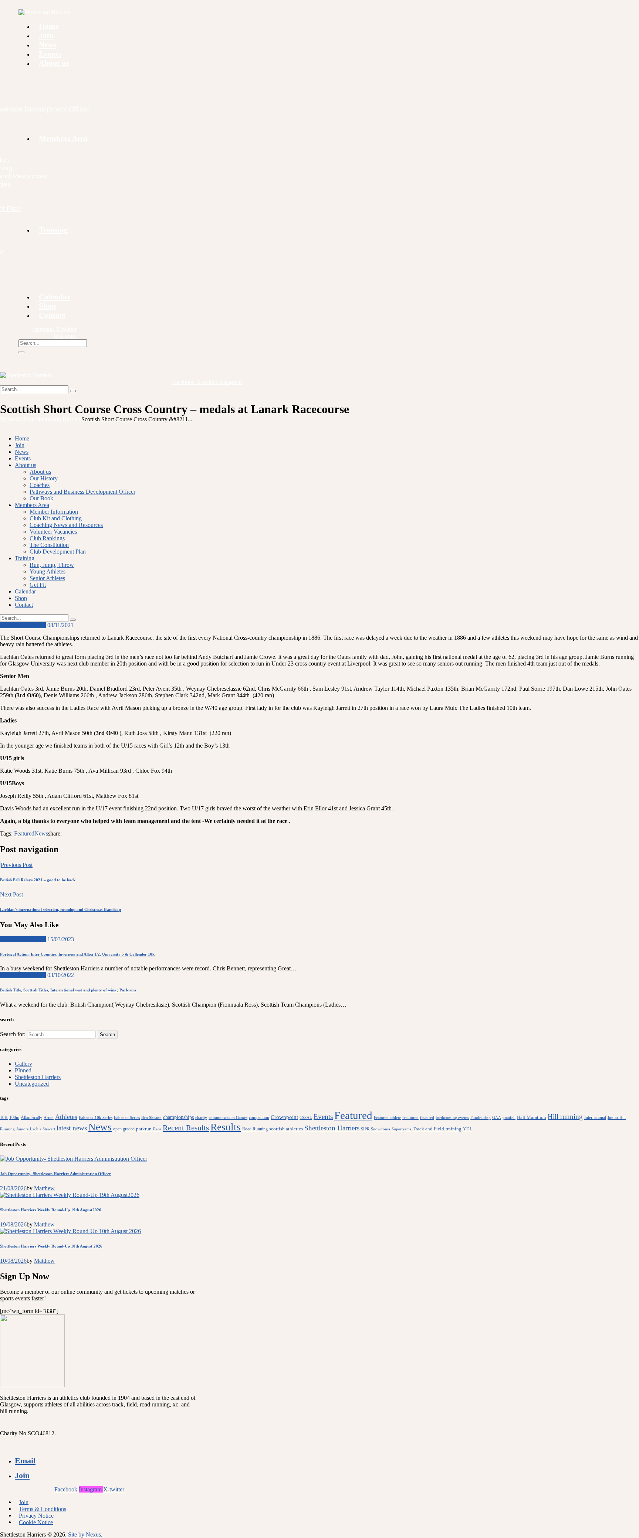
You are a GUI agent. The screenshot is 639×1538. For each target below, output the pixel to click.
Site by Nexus (84, 1534)
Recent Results (186, 1127)
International (595, 1117)
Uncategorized (32, 1084)
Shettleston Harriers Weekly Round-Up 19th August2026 (50, 1210)
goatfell (509, 1118)
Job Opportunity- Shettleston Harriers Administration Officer (55, 1173)
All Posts (25, 419)
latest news (72, 1128)
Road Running (255, 1129)
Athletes (66, 1116)
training (454, 1129)
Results (225, 1127)
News (41, 833)
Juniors (22, 1129)
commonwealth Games (228, 1118)
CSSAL (306, 1118)
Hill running (565, 1116)
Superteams (401, 1129)
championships (178, 1117)
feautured (410, 1118)
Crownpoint (284, 1117)
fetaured (427, 1118)
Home (7, 419)
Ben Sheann (151, 1118)
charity (201, 1118)
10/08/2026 (13, 1261)
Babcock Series (127, 1118)
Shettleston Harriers (58, 419)
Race (157, 1129)
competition (259, 1117)
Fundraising (480, 1118)
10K (4, 1117)
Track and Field (428, 1129)
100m (14, 1117)
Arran (49, 1118)
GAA (496, 1118)
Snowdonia (380, 1129)
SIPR (365, 1129)
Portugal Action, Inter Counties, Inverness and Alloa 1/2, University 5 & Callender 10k (77, 954)
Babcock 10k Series (95, 1118)
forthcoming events (452, 1118)
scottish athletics (286, 1129)
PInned (23, 1070)
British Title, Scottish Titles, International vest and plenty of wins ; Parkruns (68, 990)
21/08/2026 (13, 1188)
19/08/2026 (13, 1224)
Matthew (44, 1188)
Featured (24, 833)
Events (323, 1116)
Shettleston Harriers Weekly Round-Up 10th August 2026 (51, 1246)
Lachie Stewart (42, 1129)
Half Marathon (531, 1117)
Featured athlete (387, 1118)
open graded (124, 1129)
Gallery (23, 1064)
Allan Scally (31, 1117)
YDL (467, 1129)
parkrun (144, 1129)
